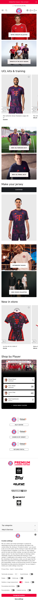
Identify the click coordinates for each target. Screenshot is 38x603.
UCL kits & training (13, 71)
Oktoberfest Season (19, 265)
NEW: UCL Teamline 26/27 (19, 148)
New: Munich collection (19, 292)
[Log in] (27, 10)
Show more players (20, 405)
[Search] (6, 10)
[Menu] (2, 10)
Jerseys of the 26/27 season (19, 61)
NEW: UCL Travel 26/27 (19, 174)
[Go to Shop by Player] (19, 368)
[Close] (36, 2)
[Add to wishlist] (29, 77)
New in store (9, 301)
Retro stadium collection (19, 34)
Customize (19, 189)
